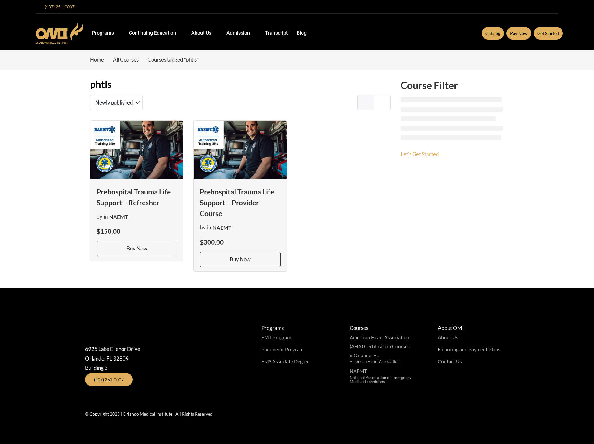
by (99, 217)
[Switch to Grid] (365, 102)
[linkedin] (556, 6)
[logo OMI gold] (59, 26)
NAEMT (118, 217)
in (106, 217)
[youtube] (537, 6)
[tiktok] (547, 6)
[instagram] (527, 6)
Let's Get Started (420, 154)
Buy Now (137, 248)
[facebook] (517, 6)
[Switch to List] (382, 102)
